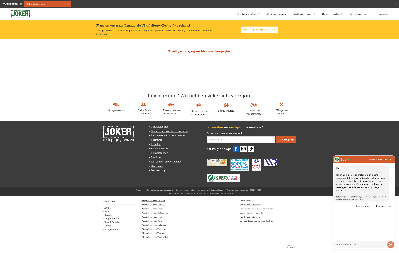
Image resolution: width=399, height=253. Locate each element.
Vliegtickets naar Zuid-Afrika (155, 237)
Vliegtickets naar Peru (152, 221)
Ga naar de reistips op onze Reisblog (257, 221)
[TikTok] (251, 149)
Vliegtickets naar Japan (152, 217)
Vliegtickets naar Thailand (154, 229)
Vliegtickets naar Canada (153, 209)
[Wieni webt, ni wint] (291, 246)
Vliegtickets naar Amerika (153, 200)
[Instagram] (243, 149)
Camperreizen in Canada (251, 213)
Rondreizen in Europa (250, 217)
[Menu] (385, 159)
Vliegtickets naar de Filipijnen (155, 213)
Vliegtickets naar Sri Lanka (154, 225)
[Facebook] (236, 149)
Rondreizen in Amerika (250, 205)
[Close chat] (390, 159)
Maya (380, 159)
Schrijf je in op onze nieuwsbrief (229, 133)
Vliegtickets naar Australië (154, 205)
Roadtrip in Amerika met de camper (256, 209)
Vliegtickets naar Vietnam (153, 233)
